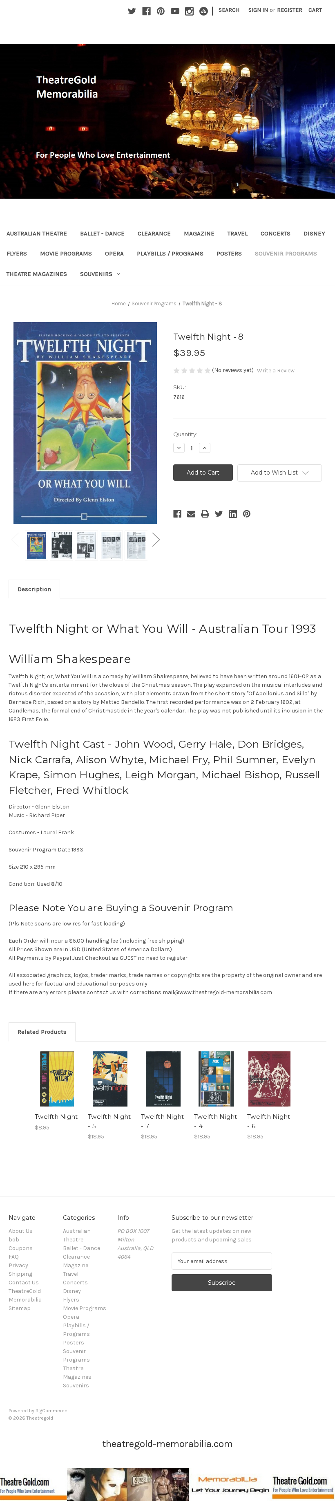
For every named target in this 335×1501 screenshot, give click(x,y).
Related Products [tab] (42, 1031)
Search (229, 10)
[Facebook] (146, 11)
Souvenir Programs (286, 253)
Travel (238, 233)
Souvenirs (96, 274)
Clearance (154, 233)
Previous (15, 539)
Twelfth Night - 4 (215, 1121)
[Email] (191, 514)
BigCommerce (51, 1411)
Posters (229, 253)
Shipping (20, 1273)
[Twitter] (132, 11)
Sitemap (20, 1308)
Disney (314, 233)
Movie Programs (66, 253)
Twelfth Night (56, 1116)
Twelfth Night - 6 (268, 1121)
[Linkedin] (233, 514)
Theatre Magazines (37, 274)
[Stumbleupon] (203, 11)
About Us (21, 1231)
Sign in (258, 10)
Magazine (199, 233)
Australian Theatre (37, 233)
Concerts (275, 233)
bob (14, 1239)
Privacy (18, 1265)
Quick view (57, 1069)
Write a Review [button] (276, 370)
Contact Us (24, 1282)
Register (289, 10)
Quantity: (185, 434)
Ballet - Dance (102, 233)
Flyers (17, 253)
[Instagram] (189, 11)
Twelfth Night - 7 (162, 1121)
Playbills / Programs (170, 253)
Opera (114, 253)
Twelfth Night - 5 (109, 1121)
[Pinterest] (160, 11)
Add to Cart (57, 1089)
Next (155, 539)
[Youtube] (175, 11)
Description (34, 589)
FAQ (14, 1256)
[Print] (205, 514)
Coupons (21, 1248)
